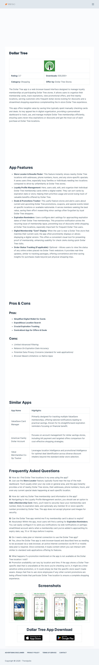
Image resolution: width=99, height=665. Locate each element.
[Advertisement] (49, 26)
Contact (63, 653)
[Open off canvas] (93, 4)
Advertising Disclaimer (14, 653)
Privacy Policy (33, 653)
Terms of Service (49, 653)
